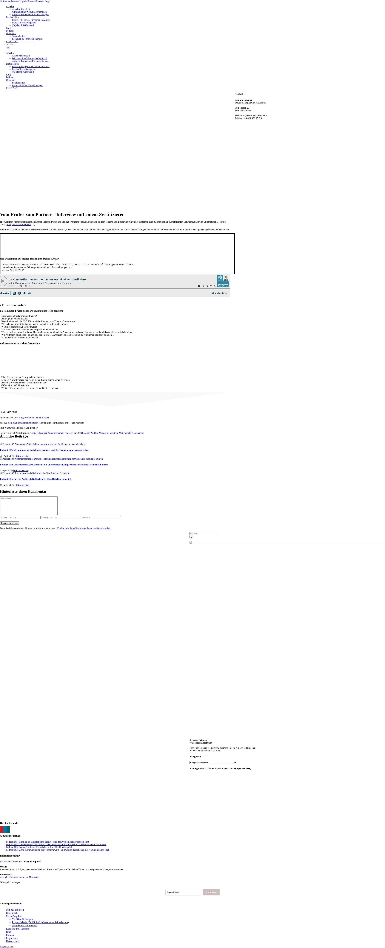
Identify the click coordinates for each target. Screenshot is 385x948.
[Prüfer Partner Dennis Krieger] (107, 207)
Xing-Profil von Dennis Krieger (34, 417)
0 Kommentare (137, 433)
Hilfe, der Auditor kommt (19, 224)
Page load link (7, 946)
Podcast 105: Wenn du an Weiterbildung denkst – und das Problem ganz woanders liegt (44, 450)
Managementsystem (108, 433)
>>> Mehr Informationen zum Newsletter (19, 877)
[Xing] (8, 829)
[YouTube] (1, 829)
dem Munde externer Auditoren (23, 422)
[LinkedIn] (5, 829)
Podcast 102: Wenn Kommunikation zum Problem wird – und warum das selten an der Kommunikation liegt (57, 850)
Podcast (68, 433)
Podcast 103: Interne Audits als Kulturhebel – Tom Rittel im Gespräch (35, 479)
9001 (80, 433)
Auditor (94, 433)
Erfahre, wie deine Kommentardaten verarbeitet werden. (84, 528)
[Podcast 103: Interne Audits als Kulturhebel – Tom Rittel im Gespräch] (34, 473)
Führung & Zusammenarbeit (50, 433)
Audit (32, 433)
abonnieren (211, 892)
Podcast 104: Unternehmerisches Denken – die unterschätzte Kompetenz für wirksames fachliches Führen (54, 464)
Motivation (124, 433)
